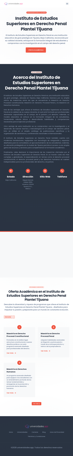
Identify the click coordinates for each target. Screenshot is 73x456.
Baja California (11, 180)
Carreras (35, 432)
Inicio (11, 432)
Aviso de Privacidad (57, 432)
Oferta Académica (35, 50)
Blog (44, 432)
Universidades (22, 432)
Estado (11, 176)
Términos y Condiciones (36, 436)
